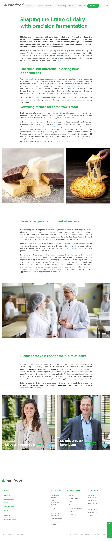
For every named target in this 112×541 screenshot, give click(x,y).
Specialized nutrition (75, 508)
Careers (92, 6)
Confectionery (73, 498)
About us (28, 6)
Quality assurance (56, 519)
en (107, 6)
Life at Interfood (10, 519)
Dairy (70, 501)
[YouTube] (109, 535)
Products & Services (44, 6)
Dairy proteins (92, 509)
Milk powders (92, 500)
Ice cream (72, 511)
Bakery (71, 495)
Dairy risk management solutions (55, 502)
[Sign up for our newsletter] (109, 530)
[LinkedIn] (109, 525)
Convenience (73, 505)
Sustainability (61, 6)
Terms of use (96, 534)
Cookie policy (106, 534)
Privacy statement (84, 534)
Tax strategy (73, 534)
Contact (82, 6)
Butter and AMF (93, 512)
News (71, 6)
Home (6, 491)
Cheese (90, 515)
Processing (72, 515)
